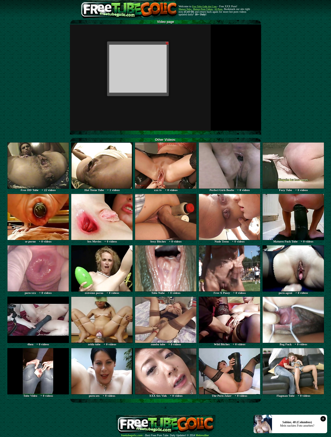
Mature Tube (185, 9)
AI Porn (218, 9)
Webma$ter (202, 435)
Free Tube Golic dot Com (204, 6)
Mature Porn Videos (203, 9)
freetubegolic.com (132, 435)
